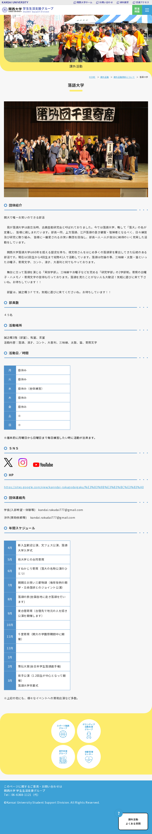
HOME (92, 76)
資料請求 (124, 2)
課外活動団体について (124, 76)
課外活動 (76, 66)
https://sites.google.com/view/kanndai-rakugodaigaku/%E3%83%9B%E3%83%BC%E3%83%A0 (74, 487)
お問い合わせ (106, 2)
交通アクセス (142, 2)
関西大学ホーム (84, 2)
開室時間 (137, 10)
